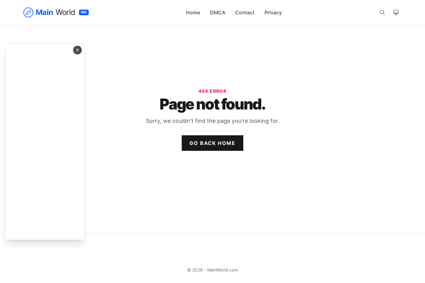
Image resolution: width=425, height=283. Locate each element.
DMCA (217, 12)
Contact (245, 12)
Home (193, 12)
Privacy (273, 12)
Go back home (212, 143)
